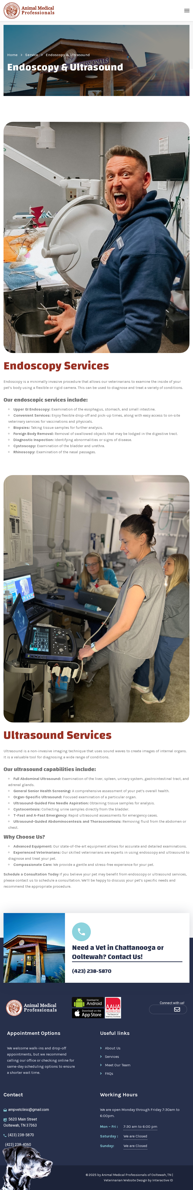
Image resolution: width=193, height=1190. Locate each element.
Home (12, 55)
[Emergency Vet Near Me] (158, 1009)
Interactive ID (162, 1180)
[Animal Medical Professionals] (31, 10)
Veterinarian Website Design (125, 1180)
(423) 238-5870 (92, 971)
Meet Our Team (117, 1065)
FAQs (109, 1073)
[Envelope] (177, 1009)
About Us (113, 1048)
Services (112, 1056)
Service (31, 55)
